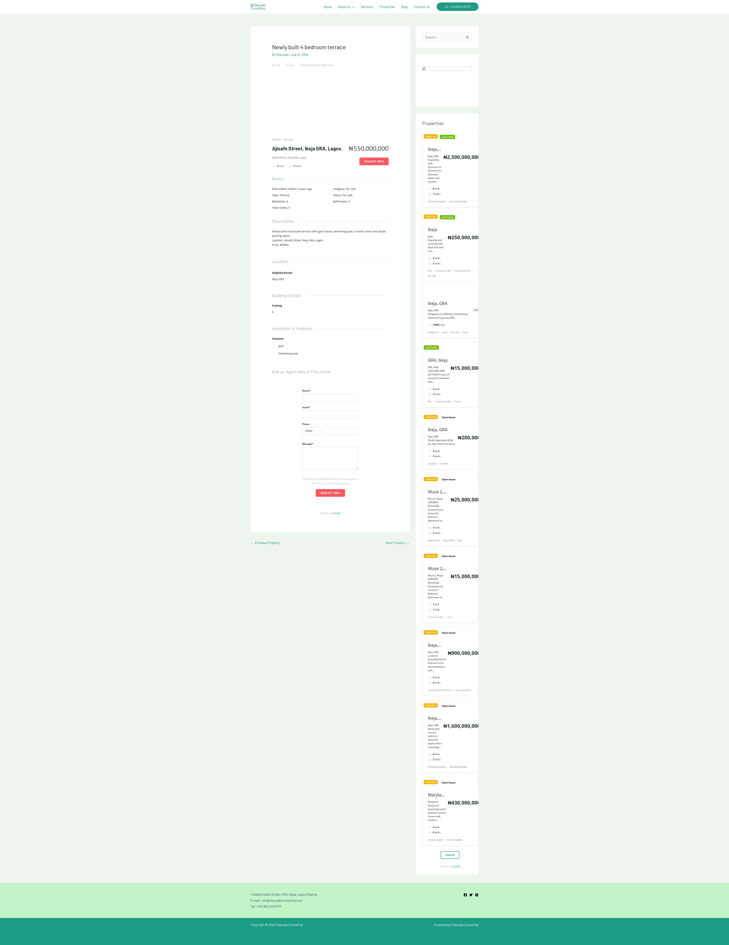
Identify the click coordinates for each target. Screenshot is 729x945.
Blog (404, 7)
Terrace (290, 65)
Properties (387, 7)
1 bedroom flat (435, 617)
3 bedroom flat (462, 270)
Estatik (336, 513)
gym (281, 346)
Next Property (398, 543)
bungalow (433, 332)
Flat (430, 270)
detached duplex (458, 201)
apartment (448, 540)
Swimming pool (288, 353)
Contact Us (422, 7)
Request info (374, 161)
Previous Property (265, 543)
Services (367, 7)
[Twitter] (471, 895)
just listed (447, 137)
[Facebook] (465, 895)
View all (450, 855)
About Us (344, 7)
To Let (458, 401)
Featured (431, 136)
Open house (448, 417)
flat (460, 540)
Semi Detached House (439, 690)
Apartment (433, 540)
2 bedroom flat (443, 270)
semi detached (463, 690)
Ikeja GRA (278, 279)
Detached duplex (437, 201)
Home (327, 7)
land (465, 332)
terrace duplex (435, 839)
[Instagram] (476, 895)
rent (449, 617)
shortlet (432, 463)
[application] (352, 6)
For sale (276, 65)
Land (444, 332)
